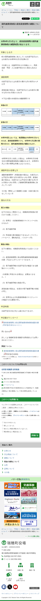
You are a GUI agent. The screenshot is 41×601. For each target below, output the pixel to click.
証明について (9, 469)
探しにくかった (9, 425)
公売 (6, 465)
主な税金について (11, 454)
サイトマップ (34, 593)
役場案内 (9, 570)
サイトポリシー (7, 593)
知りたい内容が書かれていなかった (16, 429)
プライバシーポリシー (19, 415)
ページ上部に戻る (33, 536)
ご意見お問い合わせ (20, 579)
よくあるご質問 (9, 579)
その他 (6, 472)
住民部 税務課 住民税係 (10, 369)
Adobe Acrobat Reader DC (25, 356)
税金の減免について (11, 461)
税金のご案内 (25, 10)
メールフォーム (9, 385)
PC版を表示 (34, 588)
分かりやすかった (10, 422)
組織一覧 (20, 570)
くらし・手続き (13, 10)
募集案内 (25, 479)
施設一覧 (32, 570)
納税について (9, 458)
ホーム (4, 10)
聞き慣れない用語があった (13, 432)
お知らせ (7, 451)
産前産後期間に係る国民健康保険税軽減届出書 (21, 351)
